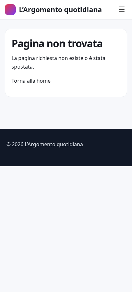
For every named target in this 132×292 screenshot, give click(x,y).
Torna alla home (31, 80)
